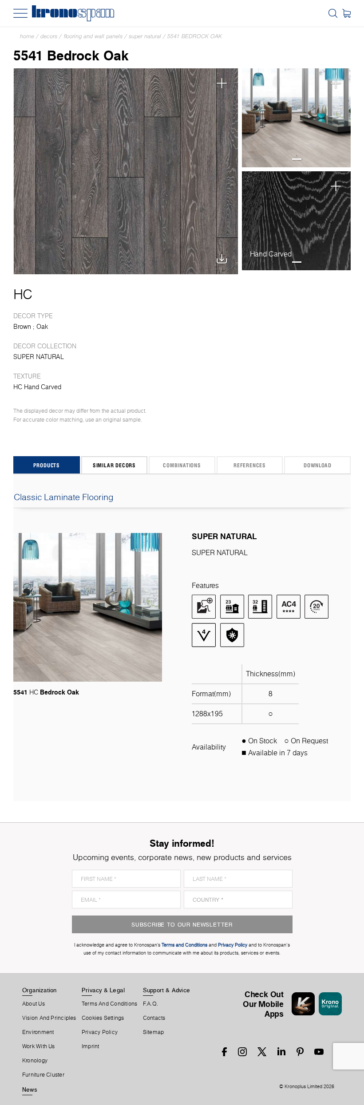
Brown (22, 326)
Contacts (154, 1018)
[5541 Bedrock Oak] (125, 171)
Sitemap (153, 1032)
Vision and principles (49, 1018)
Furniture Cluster (43, 1074)
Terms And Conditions (109, 1003)
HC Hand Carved (37, 387)
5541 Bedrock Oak (194, 36)
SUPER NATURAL (145, 36)
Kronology (34, 1060)
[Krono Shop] (346, 13)
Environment (38, 1032)
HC (22, 294)
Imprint (90, 1046)
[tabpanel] (296, 118)
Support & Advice (166, 990)
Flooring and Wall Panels (93, 36)
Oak (42, 326)
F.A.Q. (150, 1003)
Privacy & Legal (103, 990)
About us (33, 1003)
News (29, 1089)
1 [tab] (296, 159)
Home (27, 36)
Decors (48, 36)
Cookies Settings (103, 1018)
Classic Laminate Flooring (64, 497)
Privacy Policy (100, 1032)
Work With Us (38, 1046)
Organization (39, 990)
